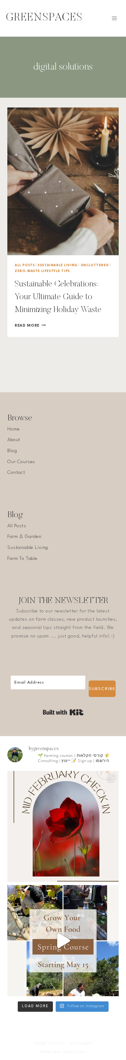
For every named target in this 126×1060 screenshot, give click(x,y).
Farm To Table (22, 558)
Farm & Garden (24, 536)
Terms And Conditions (63, 1052)
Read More (30, 326)
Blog (12, 450)
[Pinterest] (81, 1034)
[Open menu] (114, 18)
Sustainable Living (58, 265)
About (13, 439)
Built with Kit (63, 712)
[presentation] (63, 181)
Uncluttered (95, 265)
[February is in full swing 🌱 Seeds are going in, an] (63, 826)
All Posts (25, 265)
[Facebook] (45, 1034)
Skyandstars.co (98, 1022)
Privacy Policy (49, 1044)
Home (13, 429)
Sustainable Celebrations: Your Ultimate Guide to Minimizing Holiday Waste (58, 297)
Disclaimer (81, 1044)
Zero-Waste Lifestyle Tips (42, 271)
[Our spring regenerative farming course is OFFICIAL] (63, 940)
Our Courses (21, 461)
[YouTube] (69, 1034)
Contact (16, 472)
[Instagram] (57, 1034)
